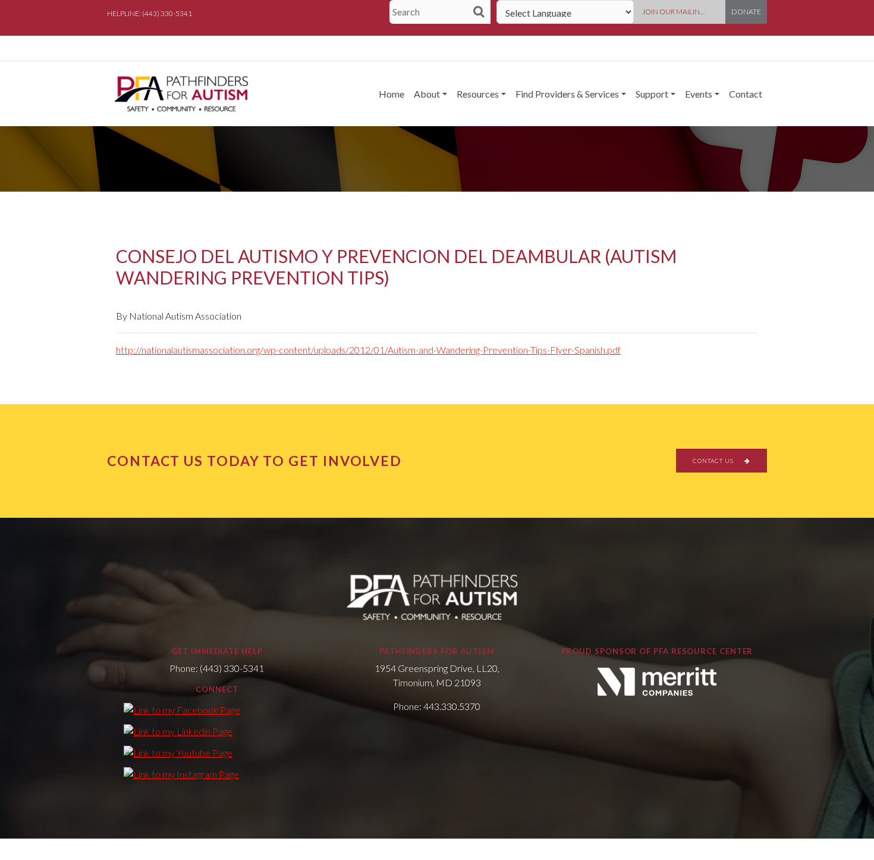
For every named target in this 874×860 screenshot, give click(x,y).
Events (698, 93)
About (427, 93)
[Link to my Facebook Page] (182, 709)
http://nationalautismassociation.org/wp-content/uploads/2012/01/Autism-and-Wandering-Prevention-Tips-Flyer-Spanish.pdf (368, 349)
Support (652, 93)
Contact (745, 93)
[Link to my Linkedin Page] (178, 731)
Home (391, 93)
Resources (478, 93)
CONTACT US (714, 460)
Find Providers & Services (567, 93)
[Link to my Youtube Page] (178, 752)
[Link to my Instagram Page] (181, 773)
